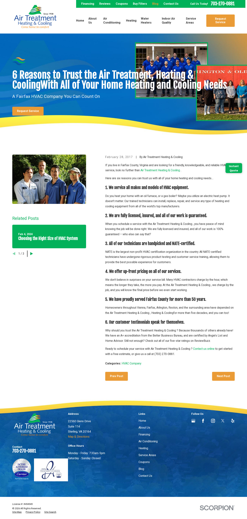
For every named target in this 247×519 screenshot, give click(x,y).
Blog (155, 3)
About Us (144, 427)
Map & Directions (79, 436)
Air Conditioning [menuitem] (111, 20)
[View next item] (31, 253)
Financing (87, 3)
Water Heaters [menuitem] (146, 20)
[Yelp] (233, 421)
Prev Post (116, 376)
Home (142, 420)
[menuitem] (17, 512)
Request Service (220, 20)
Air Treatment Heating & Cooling (160, 170)
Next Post (223, 376)
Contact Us (170, 3)
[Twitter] (223, 421)
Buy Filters (140, 3)
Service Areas (147, 455)
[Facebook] (203, 421)
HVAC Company (131, 363)
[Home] (35, 16)
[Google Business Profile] (193, 421)
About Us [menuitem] (92, 20)
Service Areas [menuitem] (191, 20)
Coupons (122, 3)
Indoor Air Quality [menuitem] (168, 20)
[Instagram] (213, 421)
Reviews (104, 3)
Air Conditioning (148, 441)
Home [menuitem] (80, 20)
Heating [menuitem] (131, 20)
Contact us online (203, 348)
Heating (143, 448)
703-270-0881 (223, 4)
